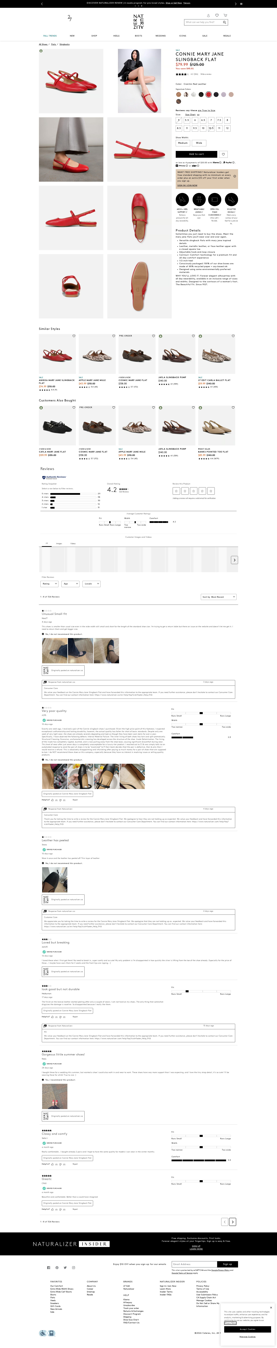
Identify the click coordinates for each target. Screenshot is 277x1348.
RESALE (227, 36)
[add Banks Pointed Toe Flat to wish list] (233, 408)
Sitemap (91, 1292)
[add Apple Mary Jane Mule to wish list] (114, 336)
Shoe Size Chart (131, 1320)
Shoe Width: (182, 138)
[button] (58, 36)
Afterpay (127, 1303)
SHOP (94, 36)
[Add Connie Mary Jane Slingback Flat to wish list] (223, 154)
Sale (52, 1312)
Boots (53, 1295)
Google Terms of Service (182, 1273)
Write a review (206, 74)
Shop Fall (170, 2)
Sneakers (54, 1303)
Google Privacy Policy (220, 1270)
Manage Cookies (204, 1301)
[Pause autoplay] (241, 4)
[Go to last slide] (41, 4)
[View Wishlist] (217, 15)
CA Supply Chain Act (206, 1298)
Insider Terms (166, 1292)
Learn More (165, 1289)
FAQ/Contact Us (131, 1323)
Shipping (127, 1317)
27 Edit (126, 1286)
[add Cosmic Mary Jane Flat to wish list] (154, 336)
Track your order (131, 1308)
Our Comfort (56, 1286)
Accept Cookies (247, 1329)
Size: (178, 115)
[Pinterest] (57, 1269)
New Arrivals (56, 1309)
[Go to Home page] (138, 21)
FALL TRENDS (50, 36)
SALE (204, 36)
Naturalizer (128, 1289)
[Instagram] (73, 1269)
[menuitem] (50, 36)
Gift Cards (55, 1306)
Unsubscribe (129, 1305)
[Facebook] (48, 1269)
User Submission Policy (207, 1295)
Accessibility (202, 1292)
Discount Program (132, 1314)
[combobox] (206, 22)
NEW (72, 36)
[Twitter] (65, 1269)
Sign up (227, 1264)
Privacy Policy (202, 1286)
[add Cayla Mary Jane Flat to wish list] (74, 408)
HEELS (116, 36)
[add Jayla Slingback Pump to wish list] (193, 336)
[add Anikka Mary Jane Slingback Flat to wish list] (74, 336)
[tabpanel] (138, 3)
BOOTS (138, 36)
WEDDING (161, 36)
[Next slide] (235, 4)
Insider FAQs (166, 1295)
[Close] (271, 1307)
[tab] (135, 5)
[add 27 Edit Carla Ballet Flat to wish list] (233, 336)
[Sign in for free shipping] (208, 15)
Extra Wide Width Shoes (61, 1289)
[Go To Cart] (225, 15)
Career (90, 1289)
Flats (52, 1298)
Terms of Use (202, 1289)
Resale (90, 1295)
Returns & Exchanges (133, 1311)
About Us (91, 1286)
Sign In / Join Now (168, 1286)
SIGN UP (196, 1246)
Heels (53, 1301)
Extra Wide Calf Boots (61, 1292)
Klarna (126, 1300)
